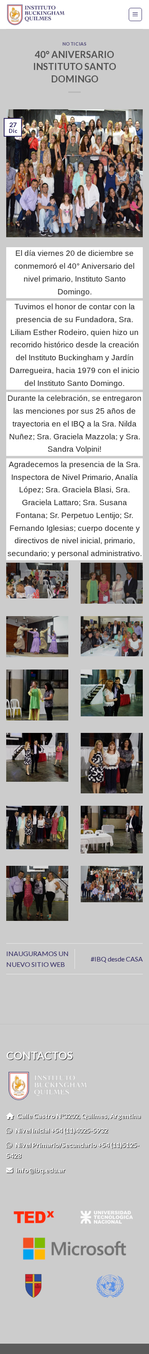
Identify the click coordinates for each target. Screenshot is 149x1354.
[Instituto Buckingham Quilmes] (38, 14)
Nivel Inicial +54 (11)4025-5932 (60, 1130)
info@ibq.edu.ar (39, 1170)
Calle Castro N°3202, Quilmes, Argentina (77, 1116)
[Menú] (135, 14)
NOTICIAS (74, 43)
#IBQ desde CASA (117, 959)
